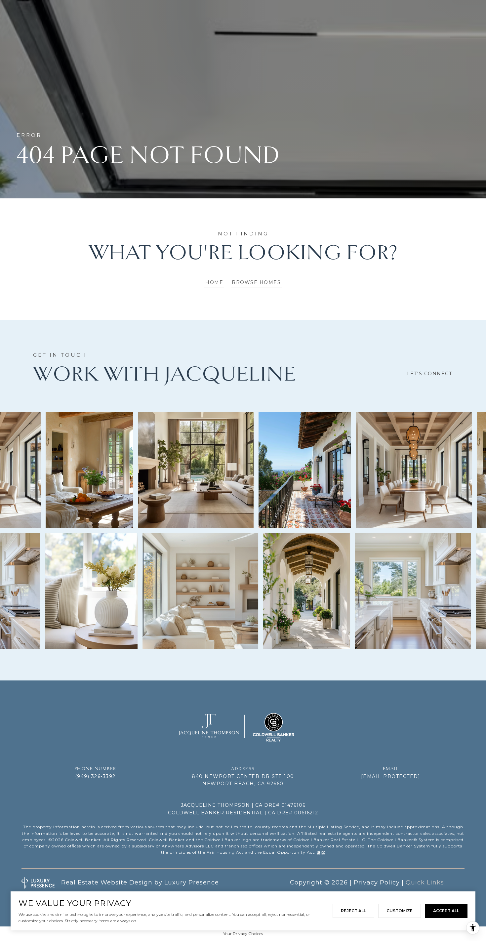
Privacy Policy (377, 882)
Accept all (446, 910)
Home (214, 282)
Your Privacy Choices (243, 933)
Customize (399, 910)
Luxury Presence (191, 882)
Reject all (353, 910)
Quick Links (425, 882)
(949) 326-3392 (95, 776)
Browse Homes (256, 282)
